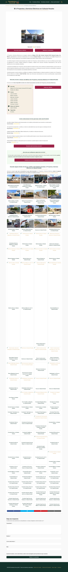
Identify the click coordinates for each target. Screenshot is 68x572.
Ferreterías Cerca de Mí (10, 5)
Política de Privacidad (46, 567)
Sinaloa (15, 5)
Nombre (8, 536)
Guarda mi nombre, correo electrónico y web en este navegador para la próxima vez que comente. (27, 553)
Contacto (59, 567)
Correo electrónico (10, 541)
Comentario (9, 523)
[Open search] (61, 2)
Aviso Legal (54, 567)
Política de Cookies (37, 567)
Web (7, 546)
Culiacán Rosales (21, 5)
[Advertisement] (34, 21)
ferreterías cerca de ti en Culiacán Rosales (49, 172)
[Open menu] (6, 2)
